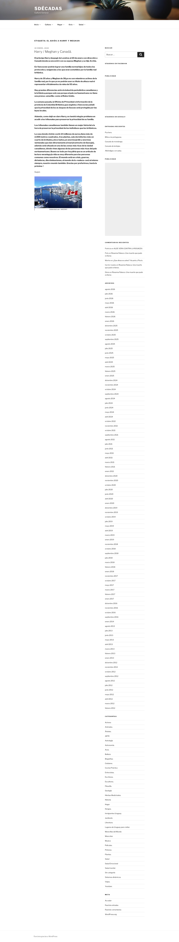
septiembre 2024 (111, 394)
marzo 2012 (109, 703)
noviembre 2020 (111, 480)
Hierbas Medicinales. (113, 795)
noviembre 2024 (111, 385)
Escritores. (109, 777)
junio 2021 (109, 449)
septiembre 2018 (111, 553)
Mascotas (109, 836)
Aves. (107, 750)
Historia (108, 800)
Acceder (108, 901)
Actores (108, 722)
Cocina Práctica (111, 768)
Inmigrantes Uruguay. (113, 813)
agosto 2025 (110, 344)
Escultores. (109, 782)
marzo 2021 (109, 462)
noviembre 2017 (111, 576)
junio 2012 (109, 690)
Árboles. (108, 731)
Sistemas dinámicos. (113, 877)
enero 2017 (109, 599)
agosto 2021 (110, 439)
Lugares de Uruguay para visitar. (117, 827)
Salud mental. (110, 868)
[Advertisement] (123, 95)
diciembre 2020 (111, 476)
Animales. (109, 727)
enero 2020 (109, 503)
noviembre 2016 (111, 608)
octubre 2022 (110, 421)
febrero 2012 (110, 708)
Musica (108, 841)
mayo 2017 (109, 585)
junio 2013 (109, 635)
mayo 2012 (109, 694)
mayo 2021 (109, 453)
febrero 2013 (110, 653)
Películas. (108, 845)
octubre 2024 (110, 389)
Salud (107, 859)
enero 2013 (109, 658)
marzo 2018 (109, 562)
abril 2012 (109, 699)
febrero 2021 (110, 467)
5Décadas (48, 8)
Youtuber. (108, 886)
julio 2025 (109, 348)
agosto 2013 (110, 626)
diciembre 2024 (111, 380)
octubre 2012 (110, 672)
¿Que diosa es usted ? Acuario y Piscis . (128, 260)
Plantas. (108, 854)
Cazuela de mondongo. (114, 142)
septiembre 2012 (111, 676)
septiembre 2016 (111, 617)
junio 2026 (109, 298)
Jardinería (109, 818)
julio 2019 (109, 521)
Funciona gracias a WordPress (45, 936)
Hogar (107, 804)
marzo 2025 (110, 367)
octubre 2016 (110, 612)
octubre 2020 (110, 485)
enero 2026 (109, 321)
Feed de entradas (111, 905)
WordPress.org (111, 914)
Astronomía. (109, 745)
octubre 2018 (110, 549)
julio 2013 (109, 631)
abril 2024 (109, 417)
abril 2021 (109, 458)
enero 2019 (109, 540)
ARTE (107, 736)
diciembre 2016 (111, 603)
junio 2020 (109, 494)
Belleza (108, 754)
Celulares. (109, 763)
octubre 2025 (110, 335)
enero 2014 (109, 621)
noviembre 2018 (111, 544)
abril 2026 (109, 307)
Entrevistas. (109, 772)
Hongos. (108, 809)
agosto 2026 (110, 289)
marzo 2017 (109, 590)
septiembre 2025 (111, 339)
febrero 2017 (110, 594)
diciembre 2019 (111, 508)
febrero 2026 (110, 316)
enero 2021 (109, 471)
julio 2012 (108, 685)
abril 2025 (109, 362)
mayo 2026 (109, 303)
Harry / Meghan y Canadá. (53, 51)
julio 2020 (109, 489)
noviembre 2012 (111, 667)
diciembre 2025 (111, 326)
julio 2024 (109, 403)
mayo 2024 (109, 412)
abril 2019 (109, 531)
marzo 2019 (109, 535)
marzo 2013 (109, 649)
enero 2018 (109, 571)
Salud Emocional (111, 863)
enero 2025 (109, 376)
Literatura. (109, 822)
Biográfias (109, 759)
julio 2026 (109, 294)
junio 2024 (109, 408)
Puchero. (108, 132)
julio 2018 (109, 558)
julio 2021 (108, 444)
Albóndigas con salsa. (113, 151)
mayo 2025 (109, 357)
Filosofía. (108, 786)
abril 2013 (109, 644)
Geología (108, 791)
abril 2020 (109, 499)
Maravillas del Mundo (113, 832)
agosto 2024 (110, 398)
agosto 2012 (110, 681)
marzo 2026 (110, 312)
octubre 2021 (110, 430)
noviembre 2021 (111, 426)
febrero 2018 (110, 567)
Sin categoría (110, 873)
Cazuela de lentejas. (112, 146)
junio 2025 (109, 353)
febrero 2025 (110, 371)
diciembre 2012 (111, 662)
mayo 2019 (109, 526)
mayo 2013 (109, 640)
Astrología (109, 741)
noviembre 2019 (111, 512)
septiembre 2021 (111, 435)
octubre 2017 (110, 581)
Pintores (108, 850)
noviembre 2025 (111, 330)
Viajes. (107, 882)
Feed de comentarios (113, 910)
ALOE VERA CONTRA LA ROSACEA (128, 248)
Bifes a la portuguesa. (113, 137)
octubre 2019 (110, 517)
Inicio (36, 24)
